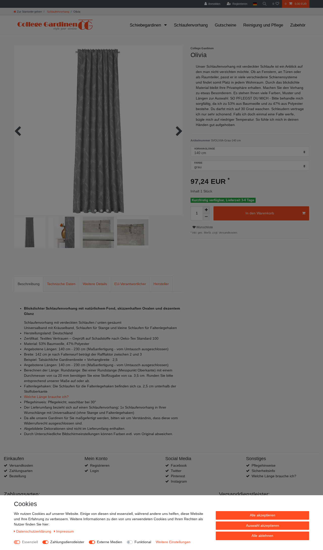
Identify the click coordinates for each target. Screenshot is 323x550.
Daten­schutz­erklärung (34, 531)
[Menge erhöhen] (206, 209)
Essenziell (30, 542)
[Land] (254, 4)
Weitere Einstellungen (173, 542)
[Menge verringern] (206, 216)
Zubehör (298, 25)
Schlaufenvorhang (57, 11)
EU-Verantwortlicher (130, 284)
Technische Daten (61, 284)
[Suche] (265, 4)
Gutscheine (225, 25)
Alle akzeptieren (262, 515)
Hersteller (161, 284)
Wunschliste (204, 227)
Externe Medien (109, 542)
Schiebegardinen (146, 25)
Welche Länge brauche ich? (46, 397)
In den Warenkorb (260, 213)
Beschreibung (29, 284)
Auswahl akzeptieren (262, 525)
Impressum (65, 531)
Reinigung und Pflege (263, 25)
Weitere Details (95, 284)
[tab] (28, 284)
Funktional (142, 542)
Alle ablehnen (262, 536)
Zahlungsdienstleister (67, 542)
